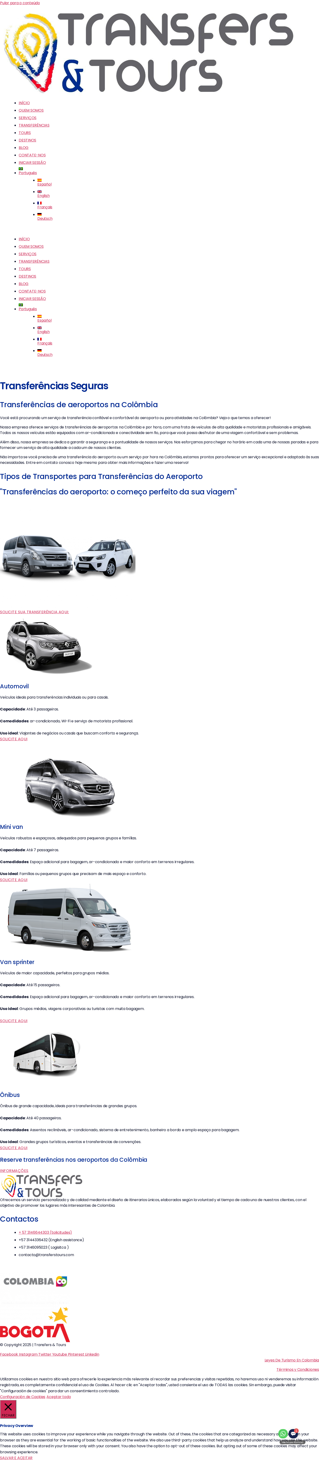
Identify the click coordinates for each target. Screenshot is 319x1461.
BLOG (23, 147)
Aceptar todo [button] (58, 1396)
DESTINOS (27, 140)
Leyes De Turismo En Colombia (292, 1360)
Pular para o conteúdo (20, 3)
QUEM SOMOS (31, 110)
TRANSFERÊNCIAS (34, 125)
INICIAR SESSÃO (32, 162)
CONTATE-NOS (32, 155)
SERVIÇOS (27, 118)
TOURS (25, 132)
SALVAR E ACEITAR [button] (16, 1458)
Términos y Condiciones (297, 1369)
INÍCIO (24, 103)
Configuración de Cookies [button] (22, 1396)
